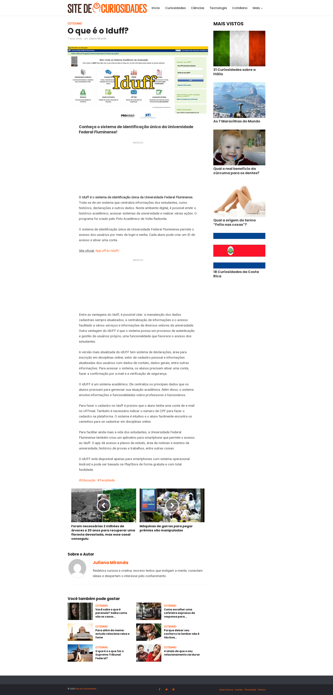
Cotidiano (239, 8)
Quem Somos (226, 689)
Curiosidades (175, 8)
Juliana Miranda (97, 38)
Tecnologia (218, 8)
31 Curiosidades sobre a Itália (234, 71)
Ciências (197, 8)
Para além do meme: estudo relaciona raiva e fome (112, 633)
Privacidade (250, 689)
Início (156, 8)
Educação (88, 480)
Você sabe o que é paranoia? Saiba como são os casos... (111, 613)
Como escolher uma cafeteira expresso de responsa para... (179, 613)
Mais (256, 8)
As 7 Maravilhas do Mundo (236, 121)
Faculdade (107, 480)
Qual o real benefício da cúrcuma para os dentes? (236, 170)
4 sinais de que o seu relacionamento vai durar (182, 652)
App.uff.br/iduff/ (107, 251)
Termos (261, 689)
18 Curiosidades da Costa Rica (236, 274)
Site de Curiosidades (85, 688)
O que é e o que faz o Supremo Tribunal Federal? (109, 654)
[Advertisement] (138, 169)
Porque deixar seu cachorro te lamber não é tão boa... (181, 633)
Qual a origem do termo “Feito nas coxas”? (234, 222)
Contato (239, 689)
